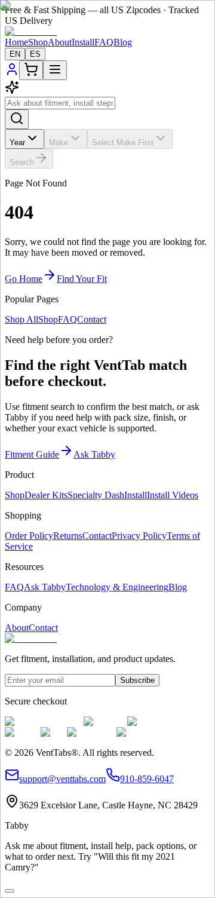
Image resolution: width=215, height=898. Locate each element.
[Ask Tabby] (9, 891)
